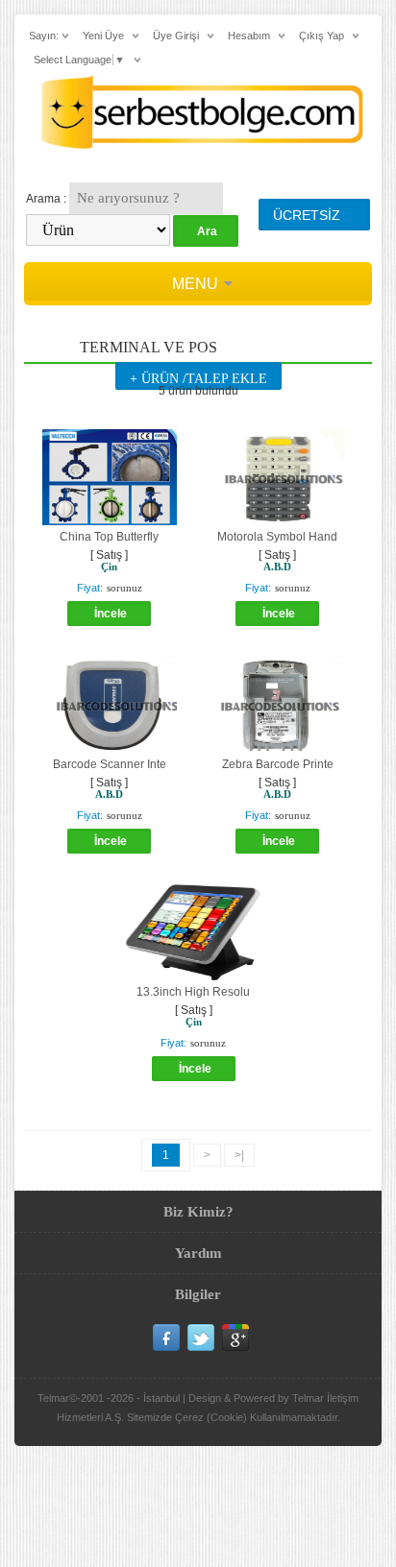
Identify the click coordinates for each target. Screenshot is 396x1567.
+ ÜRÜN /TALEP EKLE (198, 379)
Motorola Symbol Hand (277, 536)
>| (239, 1155)
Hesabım (249, 35)
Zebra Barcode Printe (278, 764)
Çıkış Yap (321, 35)
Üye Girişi (176, 35)
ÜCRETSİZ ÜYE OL (306, 218)
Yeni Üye (103, 35)
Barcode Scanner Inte (109, 764)
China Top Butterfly (109, 536)
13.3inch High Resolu (193, 992)
